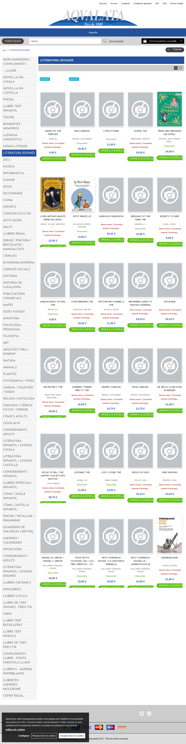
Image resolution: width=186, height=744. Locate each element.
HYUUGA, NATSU (111, 310)
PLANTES (10, 374)
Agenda (93, 32)
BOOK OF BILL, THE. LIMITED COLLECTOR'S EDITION (53, 475)
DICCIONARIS (13, 193)
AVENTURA (11, 318)
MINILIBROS (12, 589)
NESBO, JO (82, 480)
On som (114, 3)
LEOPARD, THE (82, 472)
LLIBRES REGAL (14, 233)
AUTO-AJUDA (12, 220)
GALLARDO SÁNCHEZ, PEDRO (53, 567)
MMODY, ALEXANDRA (111, 395)
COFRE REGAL (13, 695)
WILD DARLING (82, 131)
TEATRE (8, 117)
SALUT (8, 227)
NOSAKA (53, 139)
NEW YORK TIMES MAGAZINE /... (53, 396)
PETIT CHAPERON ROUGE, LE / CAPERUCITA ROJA (140, 561)
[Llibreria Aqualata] (93, 17)
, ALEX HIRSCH (53, 483)
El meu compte (176, 3)
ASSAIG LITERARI (15, 146)
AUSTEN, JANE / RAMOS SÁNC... (170, 140)
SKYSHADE (169, 302)
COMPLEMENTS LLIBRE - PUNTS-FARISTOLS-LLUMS (16, 658)
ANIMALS (10, 367)
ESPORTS (9, 207)
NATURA (9, 360)
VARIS (7, 614)
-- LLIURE (9, 70)
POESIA (8, 99)
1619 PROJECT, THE (52, 387)
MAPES (8, 305)
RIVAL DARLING (140, 387)
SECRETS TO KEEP (169, 216)
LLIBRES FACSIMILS (17, 582)
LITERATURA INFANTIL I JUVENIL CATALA (18, 445)
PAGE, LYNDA (169, 224)
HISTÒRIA (10, 276)
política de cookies (15, 729)
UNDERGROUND (169, 558)
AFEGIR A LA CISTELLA (54, 159)
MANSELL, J (140, 224)
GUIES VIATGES (14, 311)
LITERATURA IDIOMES (19, 153)
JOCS (6, 160)
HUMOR (9, 180)
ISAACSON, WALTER (82, 310)
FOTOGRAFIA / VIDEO (19, 381)
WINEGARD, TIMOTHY (140, 139)
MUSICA (9, 166)
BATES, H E (53, 310)
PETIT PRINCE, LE (82, 216)
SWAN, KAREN (111, 480)
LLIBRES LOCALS (15, 596)
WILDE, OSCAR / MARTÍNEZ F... (53, 225)
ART (6, 343)
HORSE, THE (140, 131)
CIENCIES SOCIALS (16, 269)
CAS (165, 3)
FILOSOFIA (11, 336)
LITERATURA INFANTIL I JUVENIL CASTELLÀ (18, 461)
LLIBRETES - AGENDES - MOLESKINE (12, 685)
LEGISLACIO (11, 423)
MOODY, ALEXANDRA (82, 139)
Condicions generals (142, 3)
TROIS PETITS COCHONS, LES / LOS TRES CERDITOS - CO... (82, 561)
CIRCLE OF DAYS (140, 472)
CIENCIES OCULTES (17, 213)
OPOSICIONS (12, 549)
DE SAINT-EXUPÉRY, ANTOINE (82, 225)
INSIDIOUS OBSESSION (111, 216)
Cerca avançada (116, 41)
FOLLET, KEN (140, 480)
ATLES (7, 186)
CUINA (8, 200)
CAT (157, 3)
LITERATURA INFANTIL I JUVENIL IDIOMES (18, 571)
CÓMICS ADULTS (15, 416)
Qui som (103, 3)
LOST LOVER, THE (111, 472)
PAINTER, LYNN (169, 480)
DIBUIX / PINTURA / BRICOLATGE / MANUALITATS (17, 245)
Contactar (125, 3)
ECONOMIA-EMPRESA (19, 262)
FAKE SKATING (169, 472)
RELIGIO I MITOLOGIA (19, 398)
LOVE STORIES (111, 131)
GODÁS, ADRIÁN (169, 566)
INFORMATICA (13, 173)
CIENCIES (10, 256)
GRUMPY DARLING (111, 387)
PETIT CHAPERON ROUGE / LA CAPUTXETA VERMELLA (111, 561)
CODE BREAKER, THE (82, 302)
